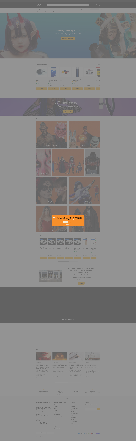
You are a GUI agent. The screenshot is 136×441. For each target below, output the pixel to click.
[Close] (83, 215)
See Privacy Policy (76, 219)
